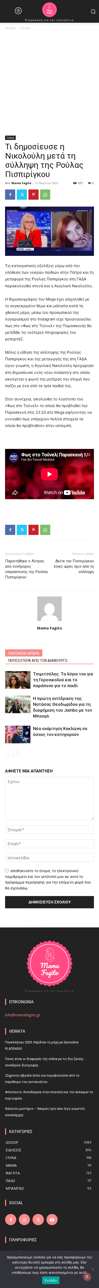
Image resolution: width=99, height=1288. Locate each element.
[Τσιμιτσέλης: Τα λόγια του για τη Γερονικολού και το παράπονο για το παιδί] (17, 680)
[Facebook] (10, 194)
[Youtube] (52, 1219)
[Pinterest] (33, 194)
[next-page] (16, 753)
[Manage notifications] (87, 1277)
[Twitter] (22, 194)
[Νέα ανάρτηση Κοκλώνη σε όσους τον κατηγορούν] (17, 734)
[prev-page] (8, 753)
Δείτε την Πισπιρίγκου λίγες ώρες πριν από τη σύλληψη (74, 566)
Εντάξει (51, 1280)
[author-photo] (49, 621)
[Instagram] (24, 1219)
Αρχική (10, 28)
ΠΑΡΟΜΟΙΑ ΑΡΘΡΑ (23, 653)
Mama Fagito (21, 183)
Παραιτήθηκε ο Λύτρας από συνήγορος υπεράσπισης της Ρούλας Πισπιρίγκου (26, 569)
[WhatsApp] (45, 194)
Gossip (25, 28)
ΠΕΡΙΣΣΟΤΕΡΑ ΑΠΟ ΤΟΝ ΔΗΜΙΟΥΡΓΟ (38, 661)
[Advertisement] (49, 83)
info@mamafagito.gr (22, 1014)
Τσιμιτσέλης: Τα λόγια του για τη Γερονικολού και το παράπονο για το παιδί (63, 679)
